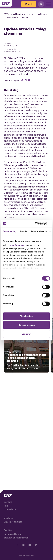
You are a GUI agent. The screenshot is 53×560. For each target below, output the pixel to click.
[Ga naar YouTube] (29, 545)
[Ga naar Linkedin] (35, 545)
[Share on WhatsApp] (29, 80)
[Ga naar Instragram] (23, 545)
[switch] (46, 287)
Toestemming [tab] (9, 231)
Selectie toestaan (26, 325)
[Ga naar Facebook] (17, 545)
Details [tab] (23, 231)
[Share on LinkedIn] (25, 80)
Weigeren (26, 334)
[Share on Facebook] (22, 80)
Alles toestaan (26, 316)
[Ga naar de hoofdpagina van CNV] (6, 3)
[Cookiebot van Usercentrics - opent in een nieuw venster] (38, 223)
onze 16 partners (18, 245)
